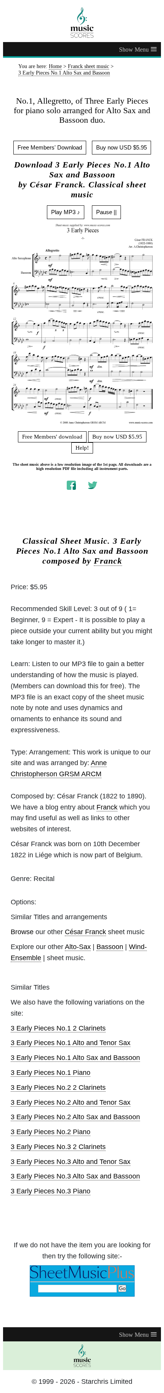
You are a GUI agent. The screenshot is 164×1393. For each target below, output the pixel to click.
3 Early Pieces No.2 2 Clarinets (58, 1087)
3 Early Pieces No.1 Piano (50, 1072)
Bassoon (109, 947)
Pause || (106, 212)
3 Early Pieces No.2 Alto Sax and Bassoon (75, 1117)
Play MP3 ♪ (65, 212)
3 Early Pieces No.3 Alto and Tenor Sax (70, 1161)
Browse (22, 932)
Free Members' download (52, 437)
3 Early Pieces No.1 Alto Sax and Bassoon (75, 1057)
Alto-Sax (78, 947)
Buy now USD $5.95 (121, 147)
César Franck (85, 932)
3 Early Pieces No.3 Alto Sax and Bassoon (75, 1176)
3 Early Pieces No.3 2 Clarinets (58, 1147)
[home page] (82, 22)
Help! (82, 448)
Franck (108, 561)
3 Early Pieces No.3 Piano (50, 1191)
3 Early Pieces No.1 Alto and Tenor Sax (70, 1043)
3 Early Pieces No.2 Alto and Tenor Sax (70, 1102)
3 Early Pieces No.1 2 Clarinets (58, 1028)
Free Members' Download (50, 147)
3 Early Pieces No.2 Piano (50, 1132)
